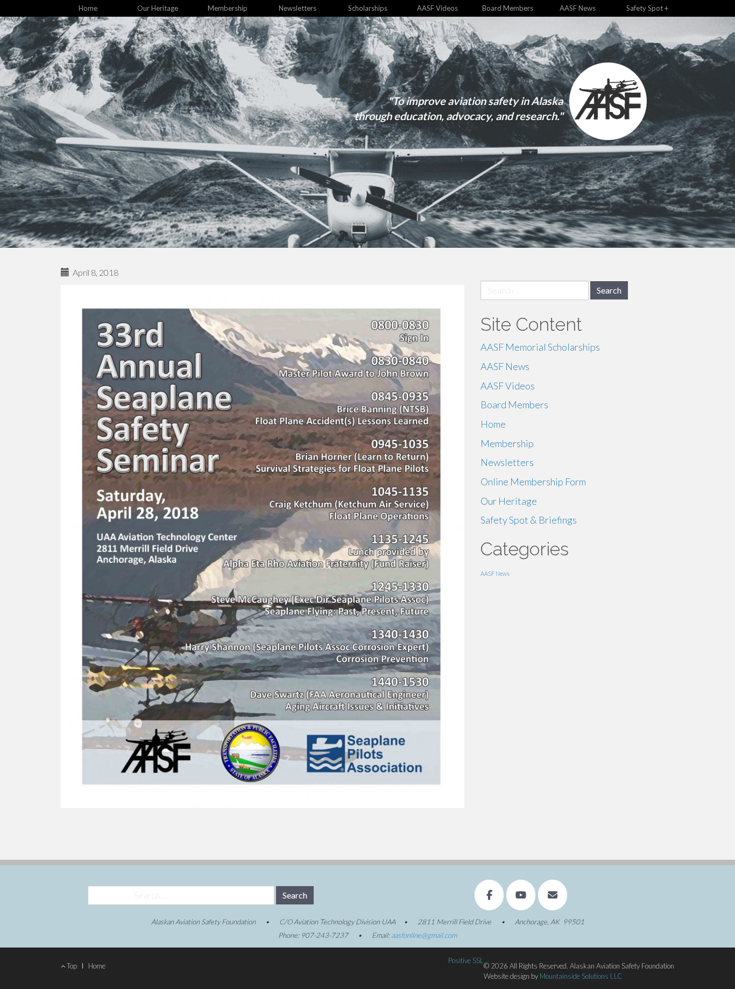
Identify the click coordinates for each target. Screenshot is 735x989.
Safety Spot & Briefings (528, 520)
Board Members (507, 8)
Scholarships (367, 8)
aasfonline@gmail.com (424, 935)
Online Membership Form (533, 481)
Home (88, 8)
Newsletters (297, 8)
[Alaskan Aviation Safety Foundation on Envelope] (552, 895)
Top (71, 966)
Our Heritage (157, 8)
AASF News (578, 8)
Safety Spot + (647, 8)
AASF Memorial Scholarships (540, 347)
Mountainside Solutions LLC (581, 976)
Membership (228, 8)
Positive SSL (466, 960)
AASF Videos (437, 8)
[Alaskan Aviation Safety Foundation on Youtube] (520, 895)
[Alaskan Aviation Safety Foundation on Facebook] (489, 895)
